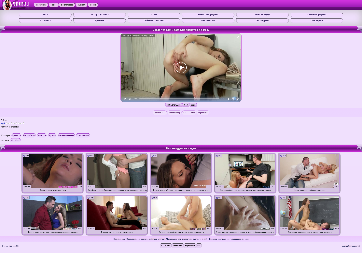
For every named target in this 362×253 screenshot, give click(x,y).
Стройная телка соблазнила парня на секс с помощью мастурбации (117, 190)
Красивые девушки (316, 14)
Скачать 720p (159, 113)
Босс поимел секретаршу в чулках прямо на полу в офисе (53, 232)
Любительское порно (154, 20)
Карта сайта (190, 246)
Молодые (42, 135)
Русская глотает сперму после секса (117, 232)
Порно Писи (165, 246)
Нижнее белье (208, 20)
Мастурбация (29, 135)
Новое (54, 5)
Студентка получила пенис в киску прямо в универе (310, 232)
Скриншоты (203, 113)
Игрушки (52, 135)
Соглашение (178, 246)
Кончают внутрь (262, 14)
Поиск (93, 5)
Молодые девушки (99, 14)
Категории (41, 5)
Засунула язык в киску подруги (53, 190)
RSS (198, 246)
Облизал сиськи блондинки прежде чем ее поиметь (181, 232)
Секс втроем (317, 20)
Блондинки (45, 20)
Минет (154, 14)
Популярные (67, 5)
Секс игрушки (262, 20)
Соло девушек (83, 135)
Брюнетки (99, 20)
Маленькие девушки (208, 14)
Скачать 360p (189, 113)
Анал (45, 14)
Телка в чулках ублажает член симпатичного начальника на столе (181, 190)
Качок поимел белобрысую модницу (310, 190)
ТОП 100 (81, 5)
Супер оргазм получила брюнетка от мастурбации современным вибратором (245, 232)
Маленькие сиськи (66, 135)
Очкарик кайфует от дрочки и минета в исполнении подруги (245, 190)
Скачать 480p (174, 113)
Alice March (15, 140)
